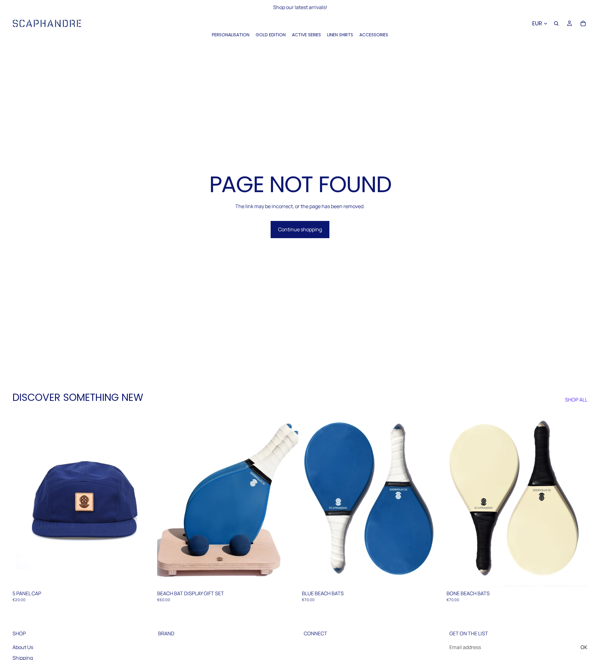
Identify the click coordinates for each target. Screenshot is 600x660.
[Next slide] (144, 499)
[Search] (556, 23)
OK (584, 647)
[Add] (143, 577)
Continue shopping (300, 229)
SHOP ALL (576, 399)
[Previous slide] (21, 499)
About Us (22, 647)
